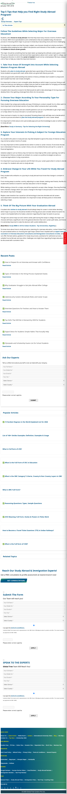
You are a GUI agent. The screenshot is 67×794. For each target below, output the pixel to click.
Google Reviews (5, 770)
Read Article (7, 265)
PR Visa (12, 745)
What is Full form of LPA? (12, 449)
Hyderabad (4, 759)
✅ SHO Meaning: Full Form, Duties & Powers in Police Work (26, 517)
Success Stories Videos (19, 770)
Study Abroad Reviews (44, 770)
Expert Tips (18, 21)
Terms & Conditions (39, 752)
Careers (30, 736)
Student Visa (4, 745)
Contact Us (4, 738)
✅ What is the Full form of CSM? (15, 544)
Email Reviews (31, 770)
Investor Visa (29, 745)
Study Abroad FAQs (17, 780)
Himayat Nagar (21, 759)
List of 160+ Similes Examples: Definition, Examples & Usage (26, 435)
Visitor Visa (19, 745)
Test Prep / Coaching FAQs (45, 780)
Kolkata (11, 763)
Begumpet (12, 759)
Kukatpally (31, 759)
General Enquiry (51, 752)
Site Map (61, 736)
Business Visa (58, 745)
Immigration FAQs (30, 780)
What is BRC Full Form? (11, 490)
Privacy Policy (27, 752)
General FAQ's (5, 780)
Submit (33, 400)
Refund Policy (17, 752)
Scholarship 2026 (21, 738)
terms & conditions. (18, 628)
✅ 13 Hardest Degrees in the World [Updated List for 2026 (25, 422)
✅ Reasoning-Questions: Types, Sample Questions (22, 503)
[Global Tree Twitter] (16, 788)
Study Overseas (6, 21)
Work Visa (49, 745)
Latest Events (12, 736)
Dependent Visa (39, 745)
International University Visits (43, 736)
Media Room (22, 736)
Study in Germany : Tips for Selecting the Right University (29, 126)
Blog (55, 736)
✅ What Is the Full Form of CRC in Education (20, 463)
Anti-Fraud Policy (6, 752)
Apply (33, 648)
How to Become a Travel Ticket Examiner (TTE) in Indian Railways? (28, 530)
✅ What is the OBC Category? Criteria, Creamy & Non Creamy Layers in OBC (32, 476)
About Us (3, 736)
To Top (64, 783)
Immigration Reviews (7, 772)
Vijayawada (4, 763)
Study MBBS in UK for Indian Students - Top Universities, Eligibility (32, 226)
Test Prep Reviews (20, 772)
